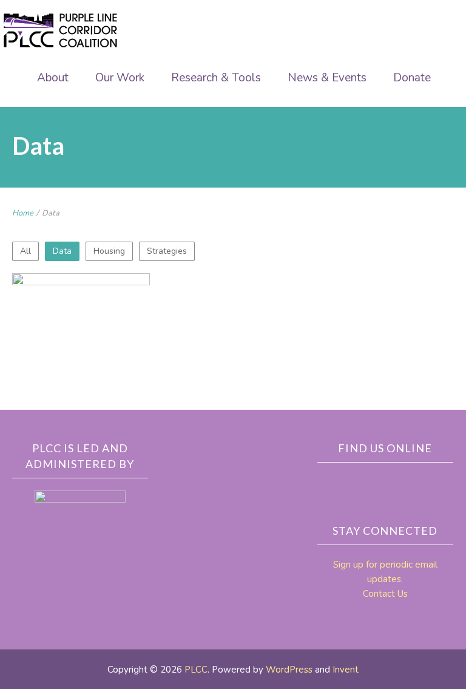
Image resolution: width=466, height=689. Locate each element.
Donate (412, 78)
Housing (109, 251)
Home (22, 213)
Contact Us (385, 594)
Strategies (167, 251)
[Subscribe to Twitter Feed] (402, 483)
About (53, 78)
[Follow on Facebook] (376, 483)
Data (62, 251)
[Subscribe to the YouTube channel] (427, 483)
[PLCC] (60, 30)
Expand (51, 374)
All (25, 251)
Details (110, 374)
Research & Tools (216, 78)
